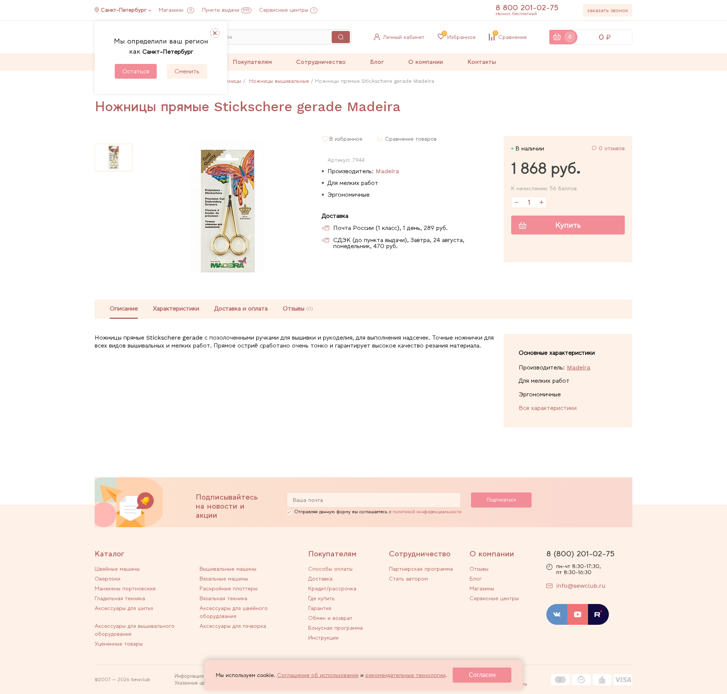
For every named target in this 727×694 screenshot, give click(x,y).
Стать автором (408, 579)
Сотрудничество (321, 61)
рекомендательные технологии (405, 675)
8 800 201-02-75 (527, 7)
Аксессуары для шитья (124, 608)
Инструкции (323, 638)
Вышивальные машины (228, 569)
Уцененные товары (119, 644)
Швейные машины (117, 569)
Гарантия (319, 608)
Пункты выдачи (226, 10)
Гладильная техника (120, 598)
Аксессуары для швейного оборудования (234, 612)
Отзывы (479, 569)
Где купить (321, 598)
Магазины (175, 10)
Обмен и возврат (330, 618)
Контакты (481, 61)
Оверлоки (107, 579)
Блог (377, 61)
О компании (425, 61)
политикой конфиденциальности (427, 511)
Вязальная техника (223, 598)
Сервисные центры (287, 10)
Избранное (459, 37)
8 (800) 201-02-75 (580, 553)
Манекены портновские (125, 588)
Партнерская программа (421, 569)
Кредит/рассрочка (332, 588)
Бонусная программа (335, 628)
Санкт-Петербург (124, 10)
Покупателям (252, 61)
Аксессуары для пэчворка (233, 626)
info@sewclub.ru (580, 585)
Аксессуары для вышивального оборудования (135, 630)
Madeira (387, 171)
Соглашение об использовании (318, 675)
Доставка (320, 579)
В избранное (345, 139)
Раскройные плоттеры (228, 588)
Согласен (482, 675)
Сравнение (511, 37)
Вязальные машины (224, 579)
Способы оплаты (330, 569)
